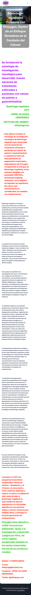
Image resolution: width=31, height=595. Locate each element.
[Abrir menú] (27, 3)
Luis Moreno (20, 590)
